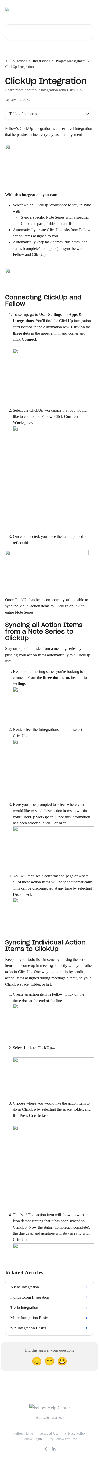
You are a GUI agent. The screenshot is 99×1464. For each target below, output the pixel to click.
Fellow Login (32, 1439)
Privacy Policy (75, 1433)
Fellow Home (23, 1433)
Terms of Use (48, 1433)
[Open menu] (89, 9)
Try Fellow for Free (62, 1439)
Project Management (70, 61)
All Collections (16, 61)
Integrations (41, 61)
